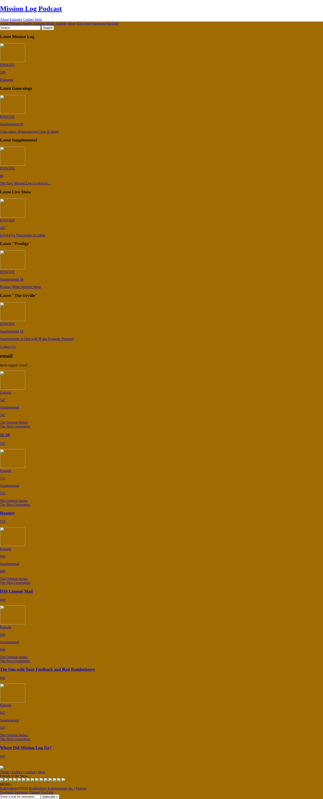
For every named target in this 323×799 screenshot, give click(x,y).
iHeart (71, 23)
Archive (16, 772)
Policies (81, 788)
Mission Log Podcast (31, 9)
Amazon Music (43, 23)
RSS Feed (84, 23)
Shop (38, 19)
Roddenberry (9, 788)
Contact (28, 19)
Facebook (98, 23)
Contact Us (8, 347)
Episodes (16, 19)
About (4, 19)
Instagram (21, 792)
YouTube (112, 23)
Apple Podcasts (11, 23)
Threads (34, 792)
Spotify (27, 23)
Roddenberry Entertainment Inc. (51, 788)
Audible (60, 23)
